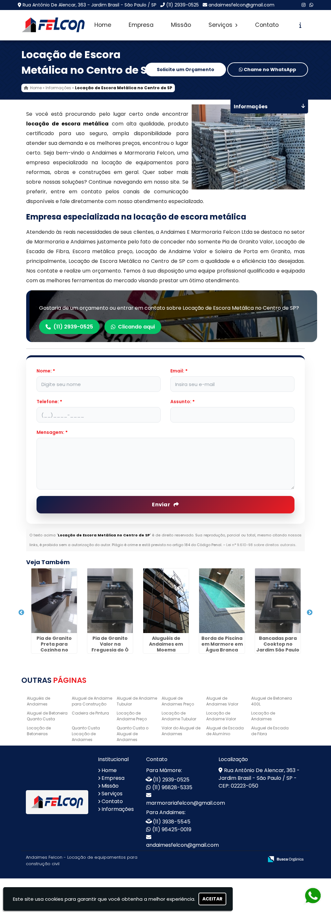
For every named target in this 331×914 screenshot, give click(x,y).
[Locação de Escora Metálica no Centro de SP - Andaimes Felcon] (53, 25)
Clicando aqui (136, 326)
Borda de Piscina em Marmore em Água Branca (222, 644)
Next (309, 612)
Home (102, 25)
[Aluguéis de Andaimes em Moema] (166, 600)
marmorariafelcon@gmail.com (185, 803)
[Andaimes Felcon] (57, 802)
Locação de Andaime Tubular (179, 716)
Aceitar (212, 899)
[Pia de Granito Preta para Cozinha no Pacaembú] (54, 600)
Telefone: (49, 401)
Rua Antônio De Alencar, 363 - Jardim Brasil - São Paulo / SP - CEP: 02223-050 (259, 778)
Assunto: (182, 401)
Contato (267, 25)
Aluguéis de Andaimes (38, 701)
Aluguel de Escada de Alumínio (225, 731)
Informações (117, 809)
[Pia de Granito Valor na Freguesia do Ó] (110, 600)
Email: (178, 371)
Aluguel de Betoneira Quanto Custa (47, 716)
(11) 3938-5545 (171, 821)
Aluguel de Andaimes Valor (222, 701)
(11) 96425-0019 (171, 829)
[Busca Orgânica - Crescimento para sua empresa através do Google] (286, 858)
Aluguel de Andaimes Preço (178, 701)
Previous (21, 612)
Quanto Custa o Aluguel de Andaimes (132, 733)
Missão (181, 25)
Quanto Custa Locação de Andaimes (86, 733)
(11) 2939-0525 (182, 5)
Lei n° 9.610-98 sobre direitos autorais (260, 544)
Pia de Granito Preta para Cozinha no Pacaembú (54, 647)
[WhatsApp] (311, 5)
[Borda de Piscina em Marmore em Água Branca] (222, 600)
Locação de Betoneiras (39, 731)
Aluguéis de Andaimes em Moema (166, 644)
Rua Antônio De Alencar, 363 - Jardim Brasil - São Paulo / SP (89, 5)
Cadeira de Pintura (90, 713)
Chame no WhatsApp (269, 69)
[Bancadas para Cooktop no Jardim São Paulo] (278, 600)
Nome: (46, 371)
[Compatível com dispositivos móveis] (256, 859)
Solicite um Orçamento (185, 69)
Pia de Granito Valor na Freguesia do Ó (110, 644)
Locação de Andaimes (263, 716)
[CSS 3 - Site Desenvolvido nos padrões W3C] (233, 859)
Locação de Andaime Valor (221, 716)
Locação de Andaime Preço (132, 716)
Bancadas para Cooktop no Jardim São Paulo (277, 644)
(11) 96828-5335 (172, 787)
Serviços (221, 25)
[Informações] (300, 25)
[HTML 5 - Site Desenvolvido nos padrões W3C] (211, 859)
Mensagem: (52, 432)
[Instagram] (303, 5)
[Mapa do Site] (194, 859)
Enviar (161, 504)
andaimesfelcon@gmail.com (241, 5)
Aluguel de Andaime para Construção (92, 701)
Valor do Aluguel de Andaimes (181, 731)
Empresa (141, 25)
